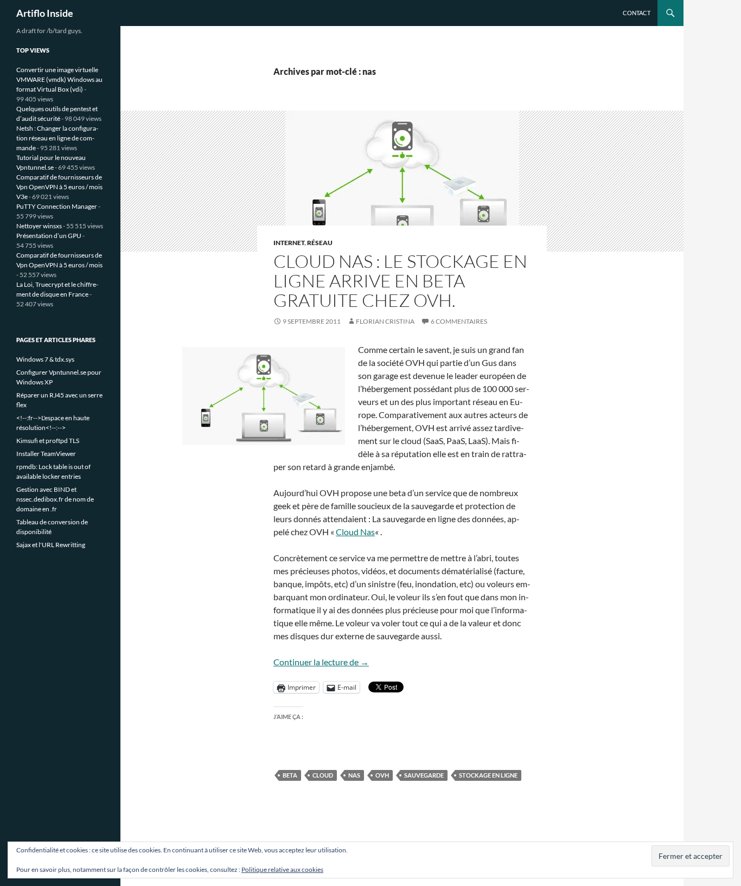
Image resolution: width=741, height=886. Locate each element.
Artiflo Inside (44, 13)
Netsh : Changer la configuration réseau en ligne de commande (57, 138)
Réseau (320, 243)
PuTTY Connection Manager (56, 206)
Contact (636, 12)
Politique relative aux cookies (282, 869)
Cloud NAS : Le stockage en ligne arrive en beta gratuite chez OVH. (400, 280)
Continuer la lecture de (321, 662)
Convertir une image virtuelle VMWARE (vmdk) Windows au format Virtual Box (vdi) (59, 79)
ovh (382, 775)
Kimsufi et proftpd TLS (47, 440)
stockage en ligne (488, 775)
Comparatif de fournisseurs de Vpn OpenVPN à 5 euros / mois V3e (59, 187)
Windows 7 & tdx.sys (45, 359)
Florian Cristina (385, 321)
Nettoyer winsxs (39, 226)
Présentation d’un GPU (48, 236)
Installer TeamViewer (46, 454)
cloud (322, 775)
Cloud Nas (355, 532)
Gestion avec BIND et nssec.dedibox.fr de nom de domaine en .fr (55, 499)
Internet (288, 243)
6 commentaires (459, 321)
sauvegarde (424, 775)
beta (290, 775)
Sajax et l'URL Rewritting (50, 545)
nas (354, 775)
